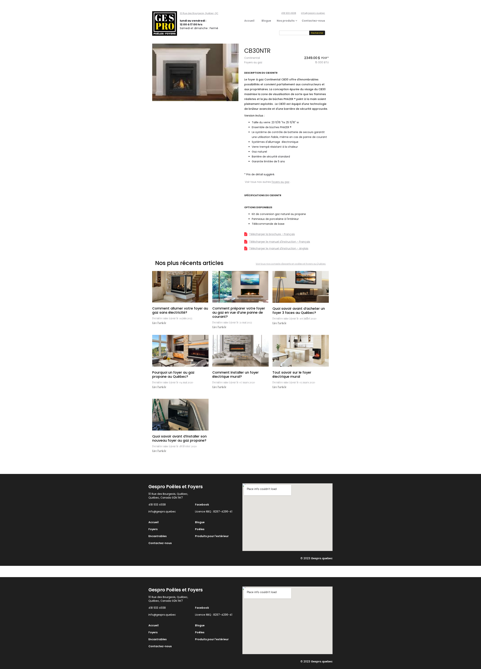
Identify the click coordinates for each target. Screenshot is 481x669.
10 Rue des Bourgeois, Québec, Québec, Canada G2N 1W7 (168, 495)
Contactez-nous (313, 21)
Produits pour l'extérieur (212, 536)
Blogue (266, 21)
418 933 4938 (288, 13)
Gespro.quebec (322, 558)
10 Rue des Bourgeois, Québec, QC (199, 13)
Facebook (202, 504)
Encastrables (157, 536)
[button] (283, 20)
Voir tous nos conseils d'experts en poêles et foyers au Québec (291, 263)
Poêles (199, 529)
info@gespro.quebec (313, 13)
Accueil (249, 21)
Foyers (153, 529)
